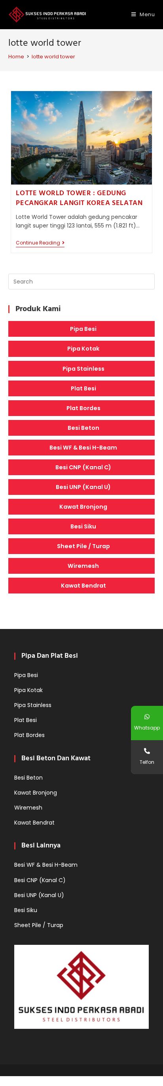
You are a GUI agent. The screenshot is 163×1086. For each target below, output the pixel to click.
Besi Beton (83, 428)
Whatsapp (147, 727)
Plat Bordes (83, 408)
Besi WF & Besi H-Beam (83, 448)
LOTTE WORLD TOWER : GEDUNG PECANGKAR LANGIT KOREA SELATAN (79, 198)
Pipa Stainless (83, 369)
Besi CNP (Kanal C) (83, 467)
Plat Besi (83, 388)
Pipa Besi (83, 329)
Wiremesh (83, 566)
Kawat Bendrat (83, 586)
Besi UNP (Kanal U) (83, 487)
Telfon (147, 762)
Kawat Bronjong (83, 507)
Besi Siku (83, 526)
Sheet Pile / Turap (83, 546)
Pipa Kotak (83, 349)
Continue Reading (40, 243)
